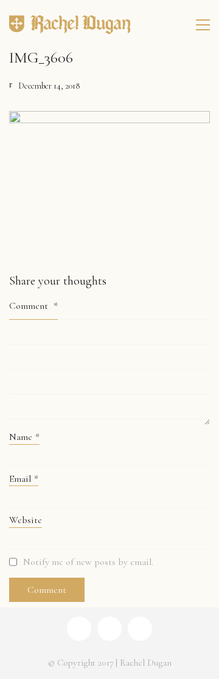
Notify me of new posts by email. (88, 562)
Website (25, 520)
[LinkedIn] (140, 629)
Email (23, 479)
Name (24, 437)
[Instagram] (79, 629)
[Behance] (109, 629)
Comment (33, 306)
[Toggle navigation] (203, 24)
